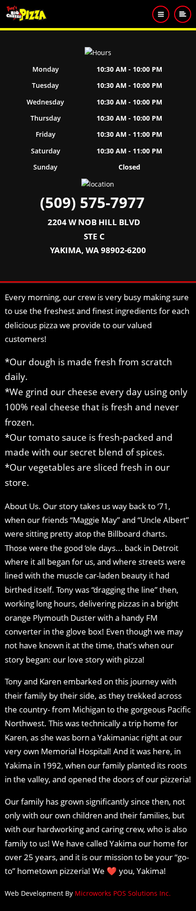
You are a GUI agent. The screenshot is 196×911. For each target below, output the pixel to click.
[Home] (27, 13)
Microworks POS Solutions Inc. (123, 893)
